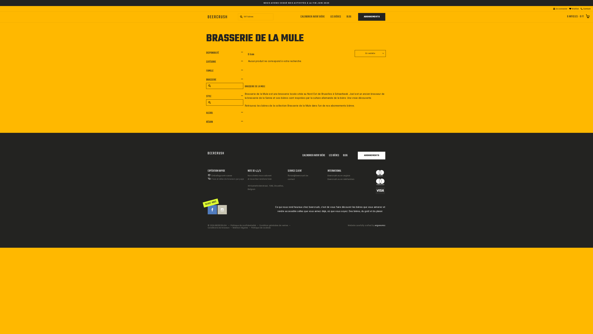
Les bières (335, 17)
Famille (210, 71)
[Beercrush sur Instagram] (222, 209)
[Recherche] (241, 17)
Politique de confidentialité (243, 225)
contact (291, 179)
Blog (349, 17)
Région (209, 122)
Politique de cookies (261, 228)
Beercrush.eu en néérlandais (341, 179)
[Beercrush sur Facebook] (212, 209)
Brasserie (211, 80)
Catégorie (211, 62)
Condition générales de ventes (273, 225)
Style (208, 96)
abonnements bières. (343, 105)
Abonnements (372, 17)
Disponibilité (212, 53)
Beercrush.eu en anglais (339, 175)
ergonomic (380, 225)
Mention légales (240, 228)
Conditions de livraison (218, 228)
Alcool (209, 113)
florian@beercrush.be (298, 175)
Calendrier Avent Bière (313, 17)
